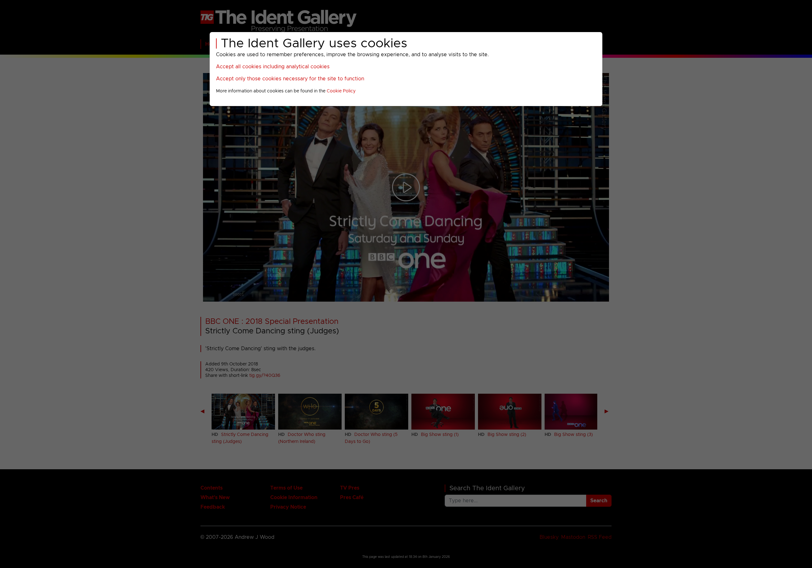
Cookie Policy (341, 91)
